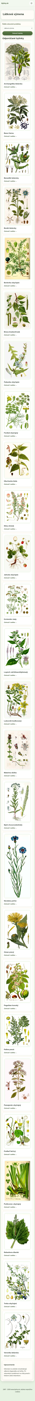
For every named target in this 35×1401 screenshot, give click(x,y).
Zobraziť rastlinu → (10, 87)
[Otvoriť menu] (31, 3)
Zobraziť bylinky (17, 33)
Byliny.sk (4, 3)
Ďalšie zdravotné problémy (11, 24)
